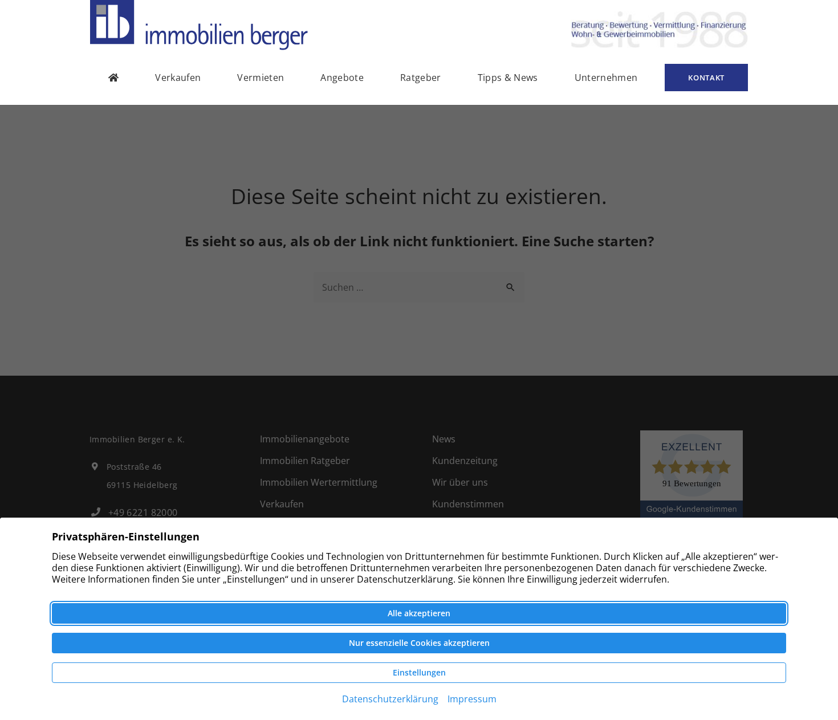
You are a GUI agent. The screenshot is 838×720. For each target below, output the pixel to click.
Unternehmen (606, 77)
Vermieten (260, 77)
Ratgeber (420, 77)
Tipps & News (508, 77)
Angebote (342, 77)
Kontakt (706, 77)
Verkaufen (178, 77)
